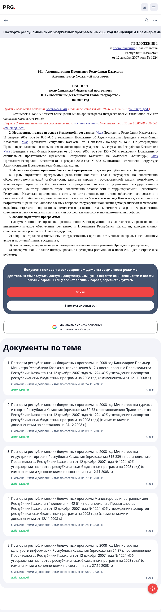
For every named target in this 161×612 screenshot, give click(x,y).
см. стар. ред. (139, 109)
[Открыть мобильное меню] (154, 7)
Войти (80, 292)
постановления (56, 109)
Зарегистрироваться (80, 305)
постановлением (85, 123)
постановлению (124, 48)
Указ (99, 132)
